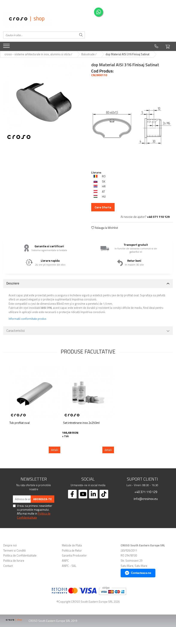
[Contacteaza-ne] (156, 46)
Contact (8, 566)
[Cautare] (81, 34)
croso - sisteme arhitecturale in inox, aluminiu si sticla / (39, 54)
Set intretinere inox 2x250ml (81, 423)
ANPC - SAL (69, 566)
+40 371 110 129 (145, 491)
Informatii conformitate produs (27, 319)
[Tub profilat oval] (34, 393)
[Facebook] (72, 494)
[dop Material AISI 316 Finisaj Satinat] (44, 102)
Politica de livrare (13, 561)
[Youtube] (83, 494)
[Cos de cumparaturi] (167, 46)
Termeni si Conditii (14, 551)
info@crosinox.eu (145, 498)
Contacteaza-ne (141, 573)
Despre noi (10, 545)
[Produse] (7, 47)
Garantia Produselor (74, 555)
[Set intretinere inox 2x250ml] (88, 393)
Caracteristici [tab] (15, 330)
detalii (54, 450)
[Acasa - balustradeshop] (44, 19)
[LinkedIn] (93, 494)
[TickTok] (104, 494)
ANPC (65, 561)
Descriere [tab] (12, 283)
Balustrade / (89, 54)
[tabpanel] (44, 102)
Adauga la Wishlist (106, 228)
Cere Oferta (103, 207)
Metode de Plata (72, 545)
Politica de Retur (72, 551)
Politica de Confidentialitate (33, 515)
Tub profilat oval (19, 423)
